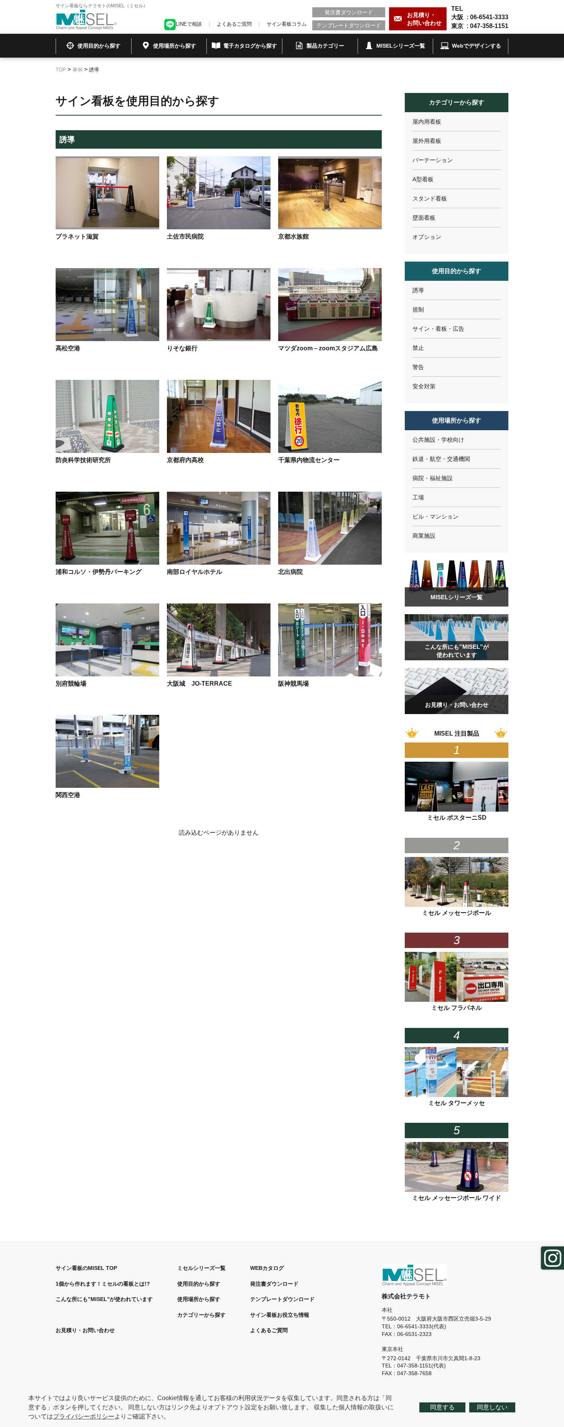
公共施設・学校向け (438, 439)
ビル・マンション (435, 516)
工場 (418, 497)
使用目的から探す (198, 1284)
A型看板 (423, 179)
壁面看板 (423, 217)
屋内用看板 (426, 121)
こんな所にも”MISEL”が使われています (104, 1299)
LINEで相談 (189, 24)
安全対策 (423, 386)
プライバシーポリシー (83, 1416)
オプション (426, 237)
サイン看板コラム (287, 24)
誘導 (418, 290)
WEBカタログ (267, 1268)
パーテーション (432, 160)
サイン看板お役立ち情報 (279, 1315)
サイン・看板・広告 (438, 328)
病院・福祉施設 (432, 478)
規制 (418, 309)
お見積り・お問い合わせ (85, 1330)
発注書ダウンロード (349, 12)
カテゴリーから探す (201, 1315)
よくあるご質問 (234, 24)
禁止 (418, 348)
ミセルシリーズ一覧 (201, 1268)
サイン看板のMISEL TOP (86, 1268)
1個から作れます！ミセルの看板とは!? (103, 1284)
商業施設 (423, 535)
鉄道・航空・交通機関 (441, 459)
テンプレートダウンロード (349, 25)
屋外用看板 (426, 141)
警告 (418, 367)
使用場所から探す (198, 1299)
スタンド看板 (429, 198)
